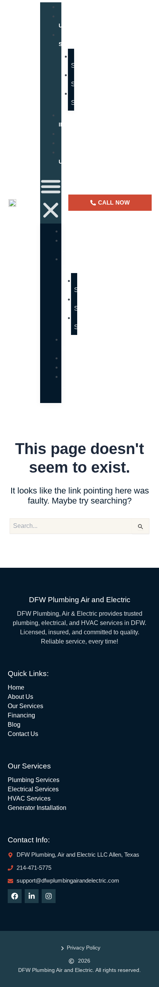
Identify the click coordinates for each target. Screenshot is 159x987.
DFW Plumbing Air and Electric (79, 600)
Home (78, 231)
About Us (72, 21)
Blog (78, 367)
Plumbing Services (88, 61)
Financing (87, 358)
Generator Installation (79, 120)
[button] (50, 200)
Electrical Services (88, 79)
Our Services (72, 39)
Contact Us (75, 157)
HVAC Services (83, 98)
